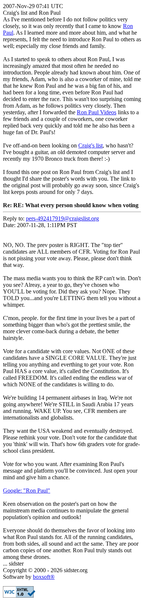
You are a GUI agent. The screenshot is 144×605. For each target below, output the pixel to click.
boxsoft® (44, 577)
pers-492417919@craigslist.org (62, 218)
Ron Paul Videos (96, 112)
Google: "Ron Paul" (26, 490)
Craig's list (90, 145)
